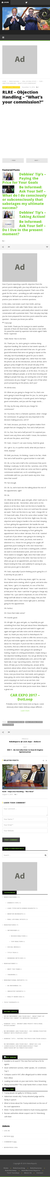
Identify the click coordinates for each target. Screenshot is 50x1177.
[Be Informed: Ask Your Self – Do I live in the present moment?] (9, 223)
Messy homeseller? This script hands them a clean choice (25, 1084)
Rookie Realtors (18, 936)
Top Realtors (17, 941)
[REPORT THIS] (9, 247)
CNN (12, 1089)
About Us (28, 1173)
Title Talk (11, 952)
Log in (7, 1131)
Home (4, 81)
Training (11, 974)
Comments (10, 1142)
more (47, 247)
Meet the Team (13, 969)
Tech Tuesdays (10, 1002)
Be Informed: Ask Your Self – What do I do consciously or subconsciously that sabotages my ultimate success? (24, 197)
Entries (9, 1136)
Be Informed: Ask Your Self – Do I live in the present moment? (24, 227)
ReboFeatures (10, 925)
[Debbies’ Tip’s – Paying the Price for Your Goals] (9, 176)
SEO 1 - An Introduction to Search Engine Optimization (25, 750)
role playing (8, 724)
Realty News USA (14, 997)
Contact (40, 1173)
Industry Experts (15, 991)
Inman (13, 1057)
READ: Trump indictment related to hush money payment (25, 1110)
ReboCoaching (14, 81)
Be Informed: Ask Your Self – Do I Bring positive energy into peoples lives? (25, 1032)
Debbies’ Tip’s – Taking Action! (32, 214)
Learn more (25, 711)
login (6, 2)
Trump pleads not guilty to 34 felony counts (20, 1093)
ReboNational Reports (14, 980)
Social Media (13, 947)
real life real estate (34, 722)
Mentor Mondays (15, 914)
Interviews (12, 930)
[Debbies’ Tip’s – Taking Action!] (9, 214)
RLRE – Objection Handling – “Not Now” (18, 791)
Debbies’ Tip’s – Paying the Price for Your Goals (24, 178)
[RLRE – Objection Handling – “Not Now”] (25, 776)
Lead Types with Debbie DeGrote (21, 908)
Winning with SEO (15, 958)
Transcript (8, 323)
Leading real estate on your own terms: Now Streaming (25, 1081)
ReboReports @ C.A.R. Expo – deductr (25, 741)
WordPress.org (11, 1147)
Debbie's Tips (12, 903)
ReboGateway (10, 963)
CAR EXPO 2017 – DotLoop (25, 697)
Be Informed (12, 985)
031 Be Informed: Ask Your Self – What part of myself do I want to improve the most (24, 1017)
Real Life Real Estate (29, 81)
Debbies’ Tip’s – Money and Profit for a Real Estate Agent (23, 1024)
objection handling (16, 722)
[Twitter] (26, 2)
